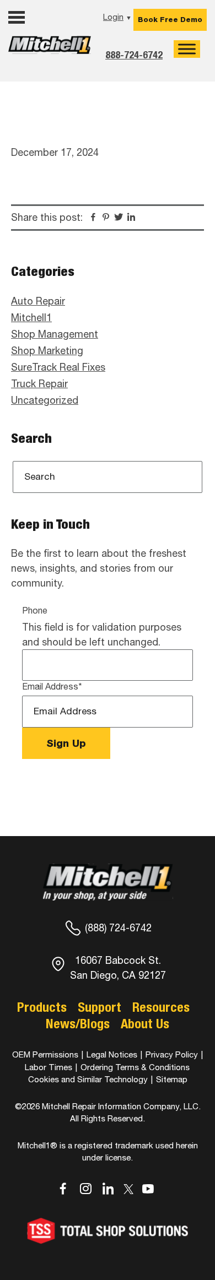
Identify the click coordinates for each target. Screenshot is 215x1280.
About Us (145, 1023)
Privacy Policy (172, 1054)
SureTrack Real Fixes (58, 367)
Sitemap (171, 1079)
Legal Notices (112, 1054)
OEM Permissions (45, 1054)
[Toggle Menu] (187, 49)
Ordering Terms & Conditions (135, 1067)
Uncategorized (44, 400)
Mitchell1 (49, 54)
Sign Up (66, 743)
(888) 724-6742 (118, 928)
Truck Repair (39, 383)
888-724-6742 (134, 55)
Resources (161, 1007)
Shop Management (54, 334)
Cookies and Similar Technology (88, 1079)
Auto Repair (38, 301)
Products (42, 1007)
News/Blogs (78, 1023)
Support (99, 1007)
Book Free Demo (170, 19)
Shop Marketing (47, 350)
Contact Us (37, 75)
